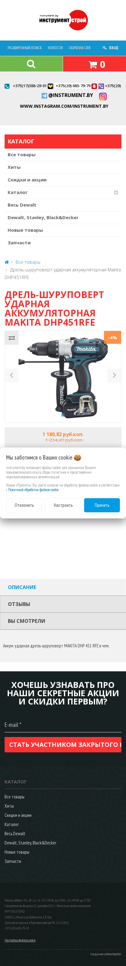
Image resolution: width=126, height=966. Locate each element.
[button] (12, 376)
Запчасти (19, 242)
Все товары (21, 154)
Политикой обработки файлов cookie (33, 489)
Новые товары (25, 230)
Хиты (14, 167)
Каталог (18, 192)
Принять (102, 505)
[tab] (63, 587)
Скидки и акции (27, 180)
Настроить (63, 505)
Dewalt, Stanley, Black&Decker (43, 217)
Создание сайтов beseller (106, 954)
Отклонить (24, 505)
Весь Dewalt (22, 205)
